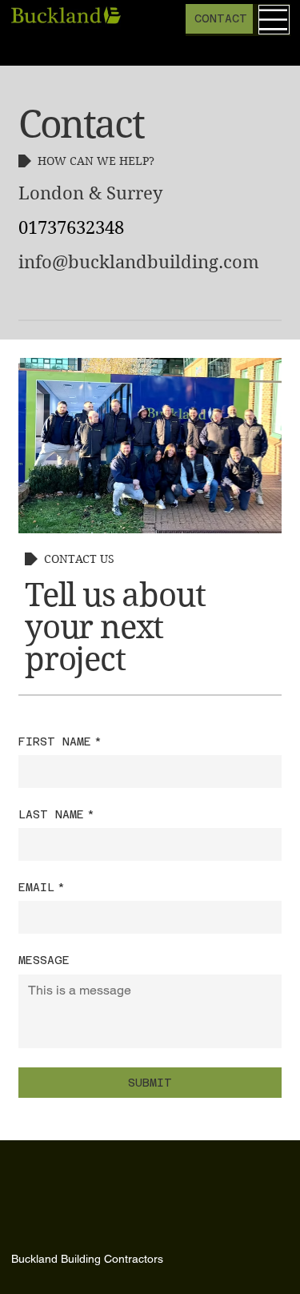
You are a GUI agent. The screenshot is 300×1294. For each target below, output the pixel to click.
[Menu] (274, 19)
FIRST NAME (60, 741)
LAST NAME (56, 814)
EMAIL (41, 887)
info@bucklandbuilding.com (138, 261)
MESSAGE (44, 960)
